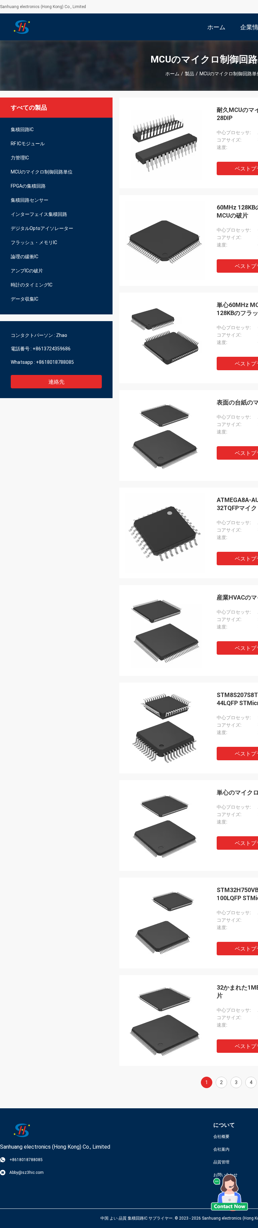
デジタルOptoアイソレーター (42, 228)
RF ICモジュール (28, 143)
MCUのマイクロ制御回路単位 (42, 172)
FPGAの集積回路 (28, 186)
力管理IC (20, 157)
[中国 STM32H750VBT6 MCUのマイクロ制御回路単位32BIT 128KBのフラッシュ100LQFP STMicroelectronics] (165, 923)
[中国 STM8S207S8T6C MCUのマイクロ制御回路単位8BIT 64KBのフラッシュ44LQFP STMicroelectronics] (165, 728)
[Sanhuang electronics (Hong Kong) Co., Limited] (21, 27)
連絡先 (56, 382)
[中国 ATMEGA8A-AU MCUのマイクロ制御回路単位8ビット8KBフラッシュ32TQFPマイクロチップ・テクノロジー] (165, 533)
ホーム (172, 73)
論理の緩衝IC (24, 256)
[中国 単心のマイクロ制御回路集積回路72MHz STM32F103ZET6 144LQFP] (165, 825)
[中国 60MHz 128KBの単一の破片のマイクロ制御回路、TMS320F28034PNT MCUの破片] (165, 240)
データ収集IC (24, 299)
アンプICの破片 (27, 270)
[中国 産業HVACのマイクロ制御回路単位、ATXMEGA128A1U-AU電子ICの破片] (165, 630)
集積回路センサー (29, 200)
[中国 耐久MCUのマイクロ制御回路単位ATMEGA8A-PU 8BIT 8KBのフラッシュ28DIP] (165, 143)
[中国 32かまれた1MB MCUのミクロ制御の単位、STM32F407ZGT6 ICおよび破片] (165, 1020)
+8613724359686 (52, 348)
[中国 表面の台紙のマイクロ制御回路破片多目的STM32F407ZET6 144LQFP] (165, 435)
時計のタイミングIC (31, 284)
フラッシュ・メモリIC (34, 242)
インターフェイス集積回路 (39, 214)
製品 (189, 73)
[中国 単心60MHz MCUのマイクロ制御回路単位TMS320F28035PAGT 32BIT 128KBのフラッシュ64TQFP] (165, 338)
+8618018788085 (55, 362)
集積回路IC (22, 129)
